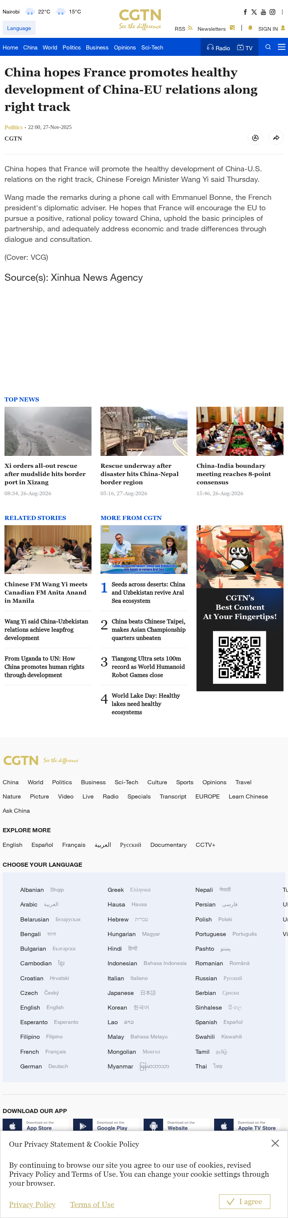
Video (66, 796)
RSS (180, 28)
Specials (139, 796)
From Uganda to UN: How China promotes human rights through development (44, 666)
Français (74, 844)
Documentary (168, 844)
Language (19, 28)
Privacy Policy (32, 1204)
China (30, 47)
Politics (72, 47)
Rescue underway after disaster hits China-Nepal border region (139, 473)
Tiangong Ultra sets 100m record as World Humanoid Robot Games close (148, 666)
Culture (157, 782)
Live (88, 796)
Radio (223, 48)
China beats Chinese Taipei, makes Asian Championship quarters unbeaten (149, 629)
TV (249, 48)
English (12, 844)
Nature (12, 796)
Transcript (173, 796)
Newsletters (212, 28)
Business (97, 47)
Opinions (125, 47)
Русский (130, 844)
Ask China (16, 810)
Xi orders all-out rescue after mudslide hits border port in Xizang (45, 473)
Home (10, 47)
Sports (185, 782)
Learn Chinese (248, 796)
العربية (102, 844)
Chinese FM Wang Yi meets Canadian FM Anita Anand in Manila (45, 592)
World (50, 47)
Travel (244, 782)
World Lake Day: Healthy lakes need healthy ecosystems (146, 703)
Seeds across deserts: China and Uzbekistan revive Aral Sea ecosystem (148, 592)
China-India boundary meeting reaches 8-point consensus (233, 473)
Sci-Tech (152, 47)
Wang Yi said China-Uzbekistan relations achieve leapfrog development (46, 629)
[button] (110, 564)
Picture (39, 796)
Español (42, 844)
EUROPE (207, 796)
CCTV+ (206, 844)
